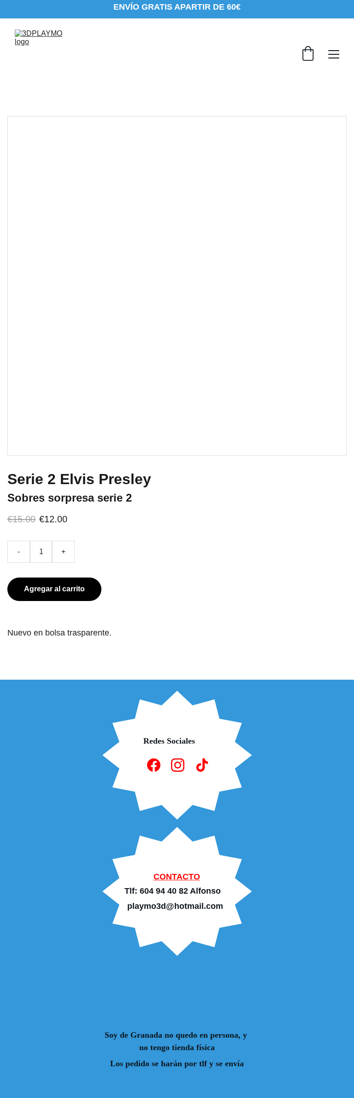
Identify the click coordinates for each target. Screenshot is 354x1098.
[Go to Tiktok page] (202, 765)
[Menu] (333, 54)
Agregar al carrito (54, 589)
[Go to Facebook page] (153, 765)
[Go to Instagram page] (177, 765)
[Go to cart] (308, 54)
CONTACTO (176, 876)
